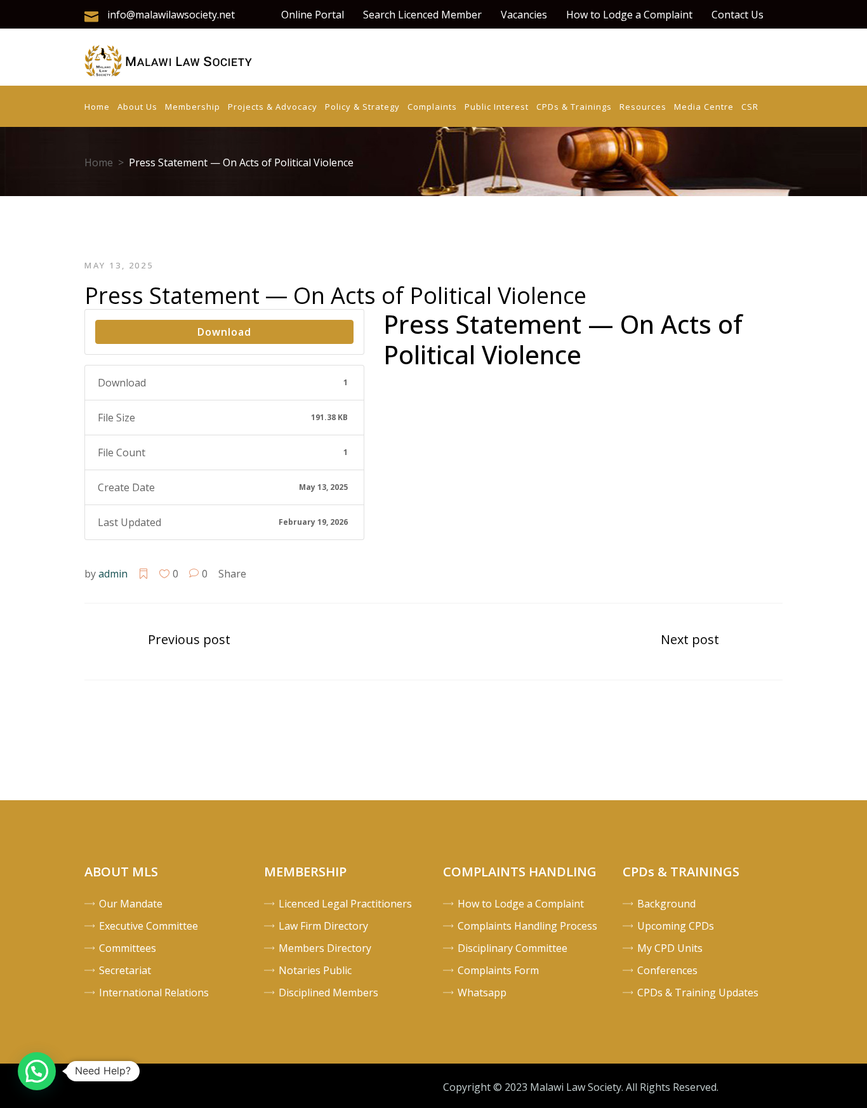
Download (224, 332)
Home (98, 162)
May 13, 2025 (118, 265)
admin (113, 574)
